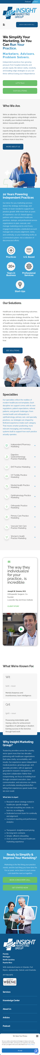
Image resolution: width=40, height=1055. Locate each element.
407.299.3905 (8, 975)
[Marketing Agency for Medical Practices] (20, 152)
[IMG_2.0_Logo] (20, 7)
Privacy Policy (30, 1044)
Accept (20, 1050)
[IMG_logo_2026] (19, 939)
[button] (37, 1036)
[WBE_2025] (10, 979)
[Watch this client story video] (20, 629)
